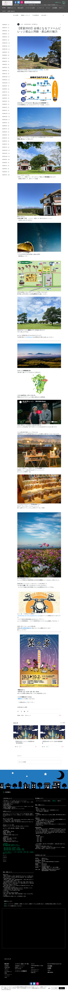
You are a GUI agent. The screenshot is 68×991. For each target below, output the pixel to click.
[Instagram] (22, 2)
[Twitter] (18, 2)
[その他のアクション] (60, 24)
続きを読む (43, 15)
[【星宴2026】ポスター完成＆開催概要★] (52, 732)
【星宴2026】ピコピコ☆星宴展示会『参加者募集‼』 (24, 742)
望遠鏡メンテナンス (25, 15)
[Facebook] (15, 2)
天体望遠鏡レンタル (54, 4)
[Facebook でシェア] (18, 711)
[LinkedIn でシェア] (24, 711)
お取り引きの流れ (18, 968)
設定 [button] (49, 988)
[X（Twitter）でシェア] (21, 711)
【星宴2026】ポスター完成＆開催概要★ (52, 742)
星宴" (42, 965)
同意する (62, 988)
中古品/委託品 (36, 15)
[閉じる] (66, 988)
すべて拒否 (54, 988)
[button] (64, 2)
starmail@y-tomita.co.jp (46, 866)
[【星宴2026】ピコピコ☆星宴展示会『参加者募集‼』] (25, 732)
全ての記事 (15, 15)
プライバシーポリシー (6, 989)
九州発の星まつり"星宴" (22, 707)
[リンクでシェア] (27, 711)
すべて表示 (62, 722)
